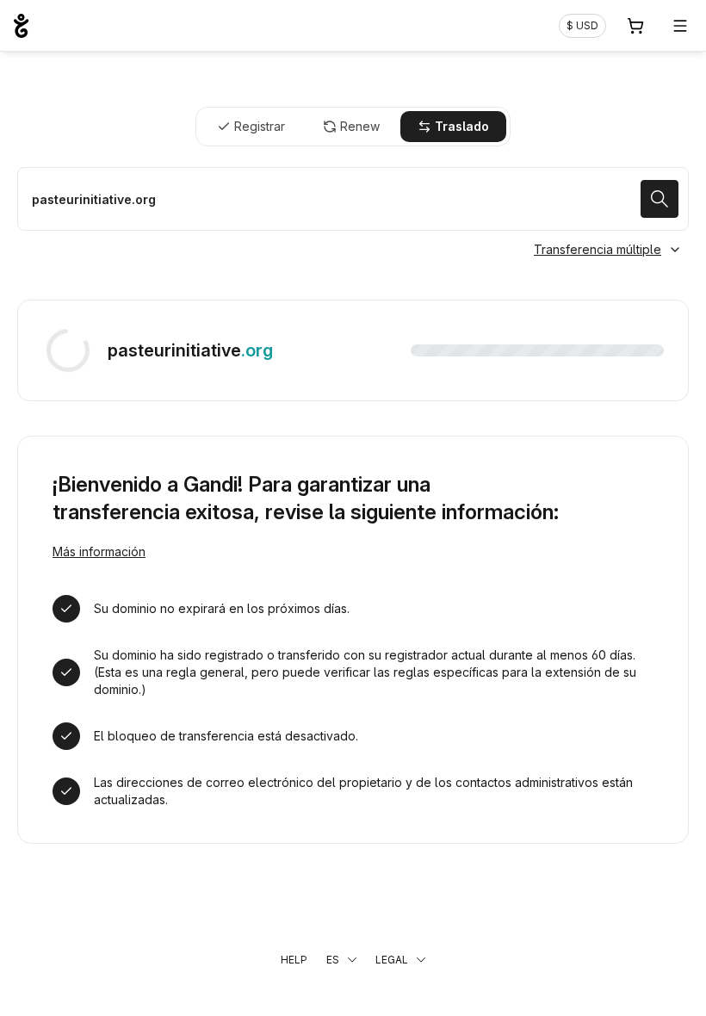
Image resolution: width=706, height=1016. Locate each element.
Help (294, 959)
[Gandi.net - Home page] (21, 25)
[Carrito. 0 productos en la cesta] (635, 25)
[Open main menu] (680, 25)
